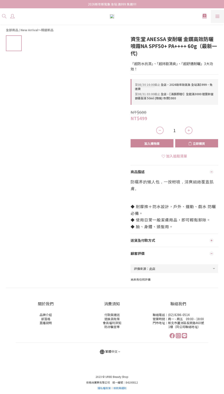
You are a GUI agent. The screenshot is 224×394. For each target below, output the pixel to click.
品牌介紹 (46, 315)
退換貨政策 (112, 319)
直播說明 (46, 323)
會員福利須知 (112, 323)
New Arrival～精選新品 (37, 30)
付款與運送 (112, 315)
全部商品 (12, 30)
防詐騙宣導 (112, 327)
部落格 (45, 319)
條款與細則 (119, 388)
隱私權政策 (104, 388)
